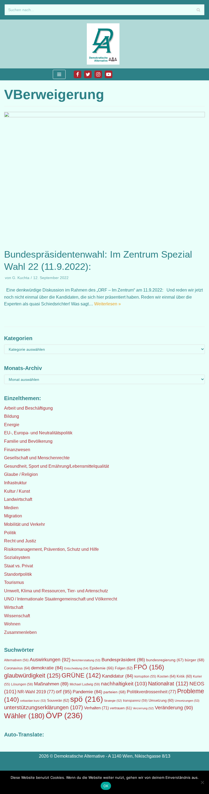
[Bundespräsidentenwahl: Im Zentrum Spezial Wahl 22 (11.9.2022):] (104, 115)
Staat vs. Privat (18, 566)
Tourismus (14, 582)
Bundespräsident (123, 659)
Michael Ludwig (85, 684)
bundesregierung (165, 660)
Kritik (184, 676)
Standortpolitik (18, 574)
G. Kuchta (20, 278)
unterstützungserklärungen (43, 707)
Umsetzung (161, 701)
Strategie (113, 700)
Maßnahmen (51, 684)
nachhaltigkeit (124, 684)
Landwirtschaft (18, 499)
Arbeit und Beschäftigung (28, 408)
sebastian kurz (33, 700)
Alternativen (16, 660)
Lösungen (22, 684)
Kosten (166, 676)
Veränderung (174, 707)
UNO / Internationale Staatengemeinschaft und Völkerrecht (60, 599)
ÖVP (64, 715)
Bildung (11, 416)
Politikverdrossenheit (151, 691)
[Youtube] (108, 74)
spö (86, 699)
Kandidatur (117, 676)
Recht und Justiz (20, 541)
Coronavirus (17, 668)
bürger (194, 660)
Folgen (124, 668)
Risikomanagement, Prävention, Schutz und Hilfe (51, 549)
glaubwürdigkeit (32, 675)
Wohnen (12, 624)
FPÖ (149, 667)
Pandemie (87, 691)
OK (106, 786)
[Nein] (202, 782)
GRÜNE (81, 675)
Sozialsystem (17, 557)
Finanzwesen (17, 449)
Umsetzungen (187, 700)
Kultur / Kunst (17, 491)
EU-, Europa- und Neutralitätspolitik (38, 433)
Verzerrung (143, 708)
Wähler (24, 716)
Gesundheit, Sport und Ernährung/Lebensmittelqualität (56, 466)
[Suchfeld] (198, 9)
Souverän (58, 700)
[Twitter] (88, 74)
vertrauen (121, 708)
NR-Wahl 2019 (36, 691)
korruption (145, 676)
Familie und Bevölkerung (28, 441)
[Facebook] (77, 74)
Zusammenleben (20, 632)
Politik (10, 532)
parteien (114, 692)
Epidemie (102, 668)
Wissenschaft (17, 615)
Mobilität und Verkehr (24, 524)
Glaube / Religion (21, 474)
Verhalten (96, 708)
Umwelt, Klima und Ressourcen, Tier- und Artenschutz (56, 591)
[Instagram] (98, 74)
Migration (13, 516)
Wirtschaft (13, 607)
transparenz (135, 701)
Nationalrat (168, 684)
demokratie (47, 667)
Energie (11, 424)
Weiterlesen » (107, 304)
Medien (11, 507)
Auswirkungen (50, 659)
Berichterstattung (86, 660)
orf (64, 691)
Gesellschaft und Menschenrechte (37, 457)
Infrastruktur (15, 482)
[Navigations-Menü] (59, 74)
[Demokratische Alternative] (104, 44)
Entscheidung (76, 668)
